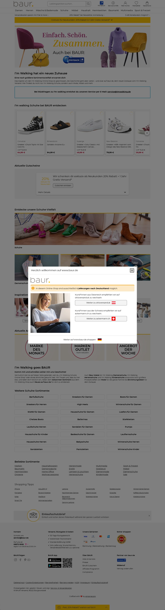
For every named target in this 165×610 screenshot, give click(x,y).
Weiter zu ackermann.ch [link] (98, 319)
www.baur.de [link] (80, 340)
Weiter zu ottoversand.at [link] (98, 303)
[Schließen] (132, 270)
